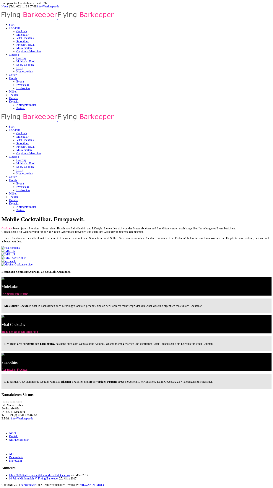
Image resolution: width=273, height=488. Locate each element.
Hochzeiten (23, 88)
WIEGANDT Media (91, 484)
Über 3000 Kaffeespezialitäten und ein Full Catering (39, 475)
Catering (14, 54)
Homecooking (24, 71)
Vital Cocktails (25, 38)
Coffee (13, 74)
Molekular (22, 34)
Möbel (13, 91)
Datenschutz (16, 457)
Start (11, 24)
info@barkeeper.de (48, 6)
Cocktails (14, 28)
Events (13, 78)
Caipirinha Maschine (28, 51)
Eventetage (22, 84)
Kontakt (13, 101)
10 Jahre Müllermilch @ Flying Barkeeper (33, 478)
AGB (12, 453)
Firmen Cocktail (25, 44)
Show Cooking (25, 64)
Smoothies (22, 41)
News (4, 6)
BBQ (19, 68)
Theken (13, 94)
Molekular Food (25, 61)
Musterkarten (24, 48)
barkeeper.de (28, 484)
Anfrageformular (26, 104)
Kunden (13, 98)
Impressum (15, 460)
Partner (20, 108)
